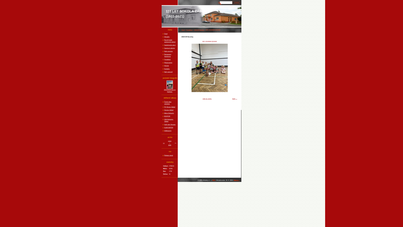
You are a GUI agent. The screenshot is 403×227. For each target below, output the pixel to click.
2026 (169, 145)
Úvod (183, 30)
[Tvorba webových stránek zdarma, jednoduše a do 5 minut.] (211, 180)
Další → (234, 99)
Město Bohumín (169, 113)
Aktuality (167, 37)
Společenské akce (169, 45)
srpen (169, 141)
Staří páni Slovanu (169, 124)
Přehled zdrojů (168, 155)
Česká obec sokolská (167, 103)
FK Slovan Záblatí (169, 107)
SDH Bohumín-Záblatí (168, 120)
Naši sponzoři (168, 72)
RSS (214, 180)
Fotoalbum (189, 30)
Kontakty (167, 69)
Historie (166, 66)
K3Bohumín (167, 131)
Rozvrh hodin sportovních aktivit (169, 41)
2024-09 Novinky (199, 30)
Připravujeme (168, 62)
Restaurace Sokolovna (167, 55)
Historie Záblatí (168, 110)
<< (164, 143)
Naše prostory (168, 51)
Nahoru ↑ (237, 180)
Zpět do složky (207, 99)
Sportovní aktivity (169, 48)
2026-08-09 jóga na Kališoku (169, 91)
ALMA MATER (168, 127)
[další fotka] (234, 68)
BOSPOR (167, 116)
